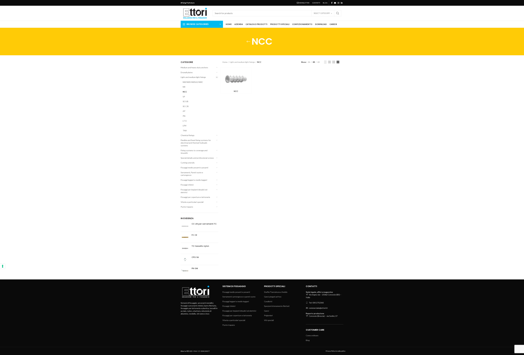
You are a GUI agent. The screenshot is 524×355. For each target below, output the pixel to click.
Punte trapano (187, 207)
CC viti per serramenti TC (204, 224)
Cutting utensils (188, 162)
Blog (308, 340)
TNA (185, 130)
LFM (184, 125)
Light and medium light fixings (193, 77)
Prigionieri (268, 315)
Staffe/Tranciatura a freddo (275, 292)
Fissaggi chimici (187, 185)
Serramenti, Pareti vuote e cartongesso (192, 173)
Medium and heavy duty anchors (194, 67)
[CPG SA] (185, 259)
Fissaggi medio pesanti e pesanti (194, 167)
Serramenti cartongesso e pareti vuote (238, 296)
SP (184, 96)
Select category (322, 13)
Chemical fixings (187, 135)
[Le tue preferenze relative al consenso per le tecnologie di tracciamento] (2, 266)
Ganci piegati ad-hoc (273, 296)
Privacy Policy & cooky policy (335, 351)
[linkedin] (341, 3)
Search (337, 13)
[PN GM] (185, 270)
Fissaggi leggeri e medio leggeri (194, 180)
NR (184, 87)
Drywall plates (187, 72)
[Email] (335, 3)
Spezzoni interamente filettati (276, 306)
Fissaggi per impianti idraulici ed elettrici (194, 191)
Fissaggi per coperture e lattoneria (195, 197)
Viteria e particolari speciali (192, 202)
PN (184, 116)
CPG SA (195, 257)
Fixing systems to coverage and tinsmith (194, 151)
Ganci (266, 311)
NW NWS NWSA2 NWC (193, 82)
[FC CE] (185, 237)
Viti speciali (269, 320)
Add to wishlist (247, 78)
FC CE (194, 235)
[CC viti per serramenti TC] (185, 226)
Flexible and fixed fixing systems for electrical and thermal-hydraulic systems (196, 143)
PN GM (195, 268)
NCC (185, 92)
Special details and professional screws (197, 158)
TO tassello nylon (200, 246)
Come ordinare (312, 335)
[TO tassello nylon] (185, 248)
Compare (247, 72)
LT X (185, 121)
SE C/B (186, 106)
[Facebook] (331, 3)
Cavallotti (268, 301)
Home (224, 62)
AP (184, 111)
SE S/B (185, 101)
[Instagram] (338, 3)
